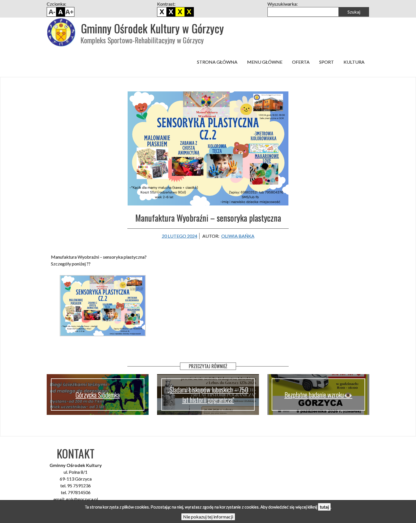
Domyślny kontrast (162, 12)
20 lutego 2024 (179, 236)
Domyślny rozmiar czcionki (61, 12)
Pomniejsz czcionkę (51, 12)
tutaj (324, 506)
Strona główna (217, 62)
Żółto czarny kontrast (189, 12)
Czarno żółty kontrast (180, 12)
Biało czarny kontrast (171, 12)
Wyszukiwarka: (282, 4)
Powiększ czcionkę (70, 12)
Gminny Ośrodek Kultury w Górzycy (152, 28)
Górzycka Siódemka (98, 394)
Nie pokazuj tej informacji (208, 516)
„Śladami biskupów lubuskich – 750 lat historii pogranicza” (208, 394)
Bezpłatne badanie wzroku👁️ (318, 394)
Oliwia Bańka (237, 236)
